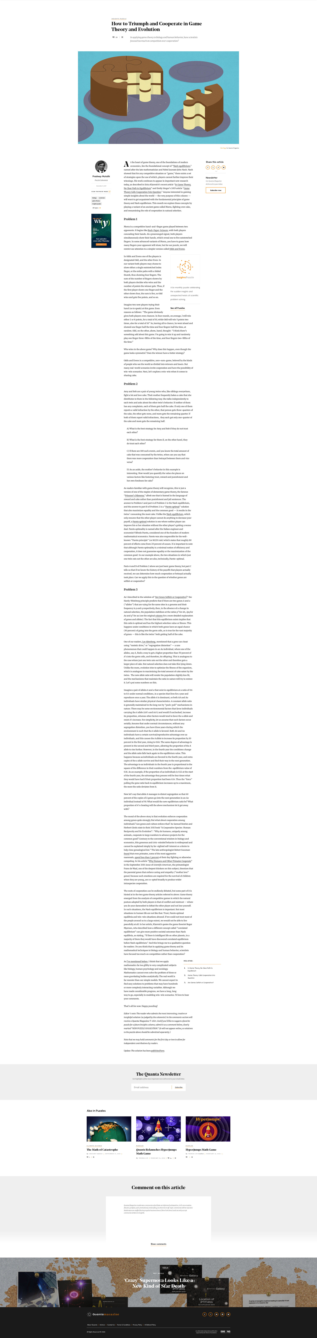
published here (157, 1050)
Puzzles (189, 1146)
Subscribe (179, 1087)
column (159, 615)
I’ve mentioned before (137, 961)
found (127, 853)
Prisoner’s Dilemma (134, 495)
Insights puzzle (119, 18)
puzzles (140, 1146)
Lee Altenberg (148, 641)
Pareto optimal (172, 506)
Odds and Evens (177, 249)
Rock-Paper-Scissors (158, 230)
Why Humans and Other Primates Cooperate (170, 861)
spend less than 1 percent (147, 857)
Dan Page (223, 148)
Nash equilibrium (181, 166)
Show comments (158, 1244)
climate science (94, 1146)
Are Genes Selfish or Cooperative (170, 597)
